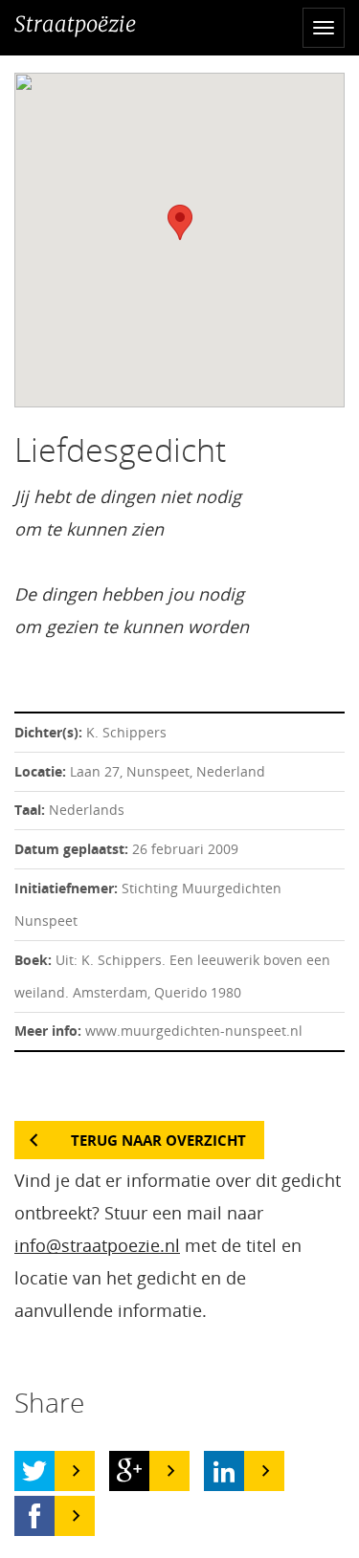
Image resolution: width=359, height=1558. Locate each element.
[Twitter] (34, 1471)
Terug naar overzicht (158, 1140)
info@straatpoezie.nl (97, 1245)
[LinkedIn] (224, 1471)
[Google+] (129, 1471)
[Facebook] (34, 1516)
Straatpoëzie (75, 24)
